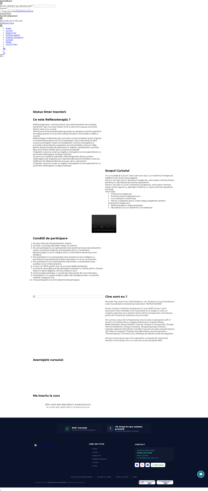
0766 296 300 (144, 453)
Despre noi (11, 33)
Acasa (8, 28)
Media (8, 42)
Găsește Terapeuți (14, 37)
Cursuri (9, 30)
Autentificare (5, 14)
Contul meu (11, 44)
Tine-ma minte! (9, 11)
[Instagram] (142, 465)
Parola (4, 8)
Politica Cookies (122, 477)
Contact (9, 40)
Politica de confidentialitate (81, 477)
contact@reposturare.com (147, 458)
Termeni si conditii (104, 477)
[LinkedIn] (147, 465)
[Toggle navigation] (1, 25)
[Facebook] (137, 465)
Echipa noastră (13, 35)
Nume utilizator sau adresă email (16, 6)
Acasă (94, 449)
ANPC (135, 477)
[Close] (1, 3)
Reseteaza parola (24, 11)
